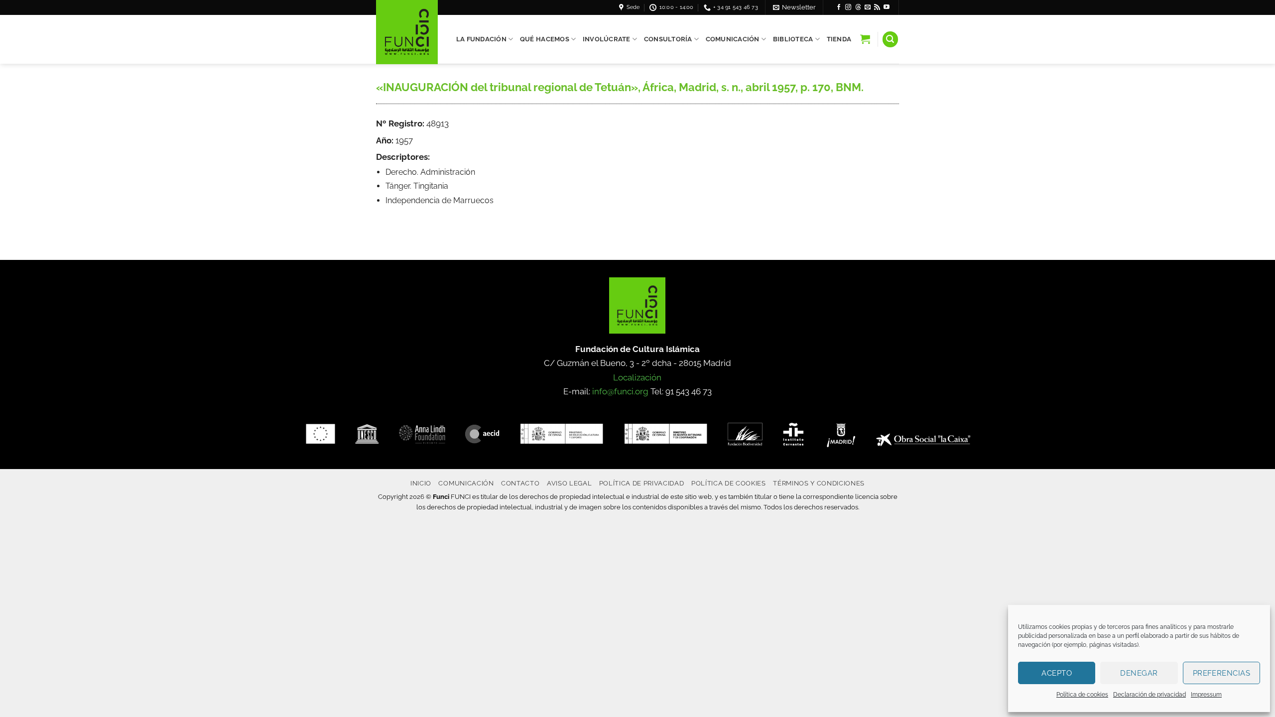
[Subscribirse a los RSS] (877, 7)
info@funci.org (620, 391)
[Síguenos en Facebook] (839, 7)
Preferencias (1221, 673)
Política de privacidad (641, 483)
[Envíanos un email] (868, 7)
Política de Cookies (728, 483)
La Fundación (481, 39)
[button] (794, 7)
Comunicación (733, 39)
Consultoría (668, 39)
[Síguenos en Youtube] (887, 7)
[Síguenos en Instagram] (848, 7)
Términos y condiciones (819, 483)
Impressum (1206, 694)
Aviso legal (569, 483)
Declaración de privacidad (1149, 694)
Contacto (520, 483)
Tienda (839, 39)
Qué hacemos (544, 39)
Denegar (1138, 673)
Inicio (420, 483)
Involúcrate (607, 39)
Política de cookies (1082, 694)
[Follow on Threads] (858, 7)
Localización (637, 377)
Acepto (1056, 673)
